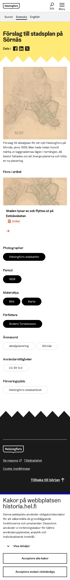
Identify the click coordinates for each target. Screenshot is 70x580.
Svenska (21, 17)
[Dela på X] (27, 49)
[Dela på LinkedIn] (21, 49)
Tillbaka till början (45, 479)
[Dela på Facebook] (15, 49)
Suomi (8, 17)
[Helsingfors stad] (13, 449)
